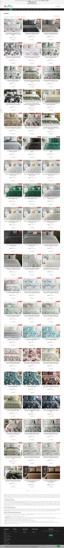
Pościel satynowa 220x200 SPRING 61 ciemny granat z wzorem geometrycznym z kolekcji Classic (32, 410)
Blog (51, 9)
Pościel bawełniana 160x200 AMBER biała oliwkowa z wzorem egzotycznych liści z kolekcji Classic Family (32, 104)
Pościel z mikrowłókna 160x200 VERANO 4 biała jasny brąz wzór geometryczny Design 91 (51, 316)
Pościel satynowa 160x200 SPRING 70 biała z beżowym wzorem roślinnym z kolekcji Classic (51, 363)
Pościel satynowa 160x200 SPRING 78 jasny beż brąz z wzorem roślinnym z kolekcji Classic (13, 481)
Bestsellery (41, 9)
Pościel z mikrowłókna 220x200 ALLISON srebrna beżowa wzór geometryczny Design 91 (32, 269)
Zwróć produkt (6, 544)
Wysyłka (5, 534)
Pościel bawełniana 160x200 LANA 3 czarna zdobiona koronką (13, 245)
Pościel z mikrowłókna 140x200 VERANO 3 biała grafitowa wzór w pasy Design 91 (13, 339)
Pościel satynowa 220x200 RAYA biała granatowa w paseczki (13, 151)
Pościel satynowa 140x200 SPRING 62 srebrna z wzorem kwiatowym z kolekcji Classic (51, 434)
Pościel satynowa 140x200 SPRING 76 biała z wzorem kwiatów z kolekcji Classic (13, 434)
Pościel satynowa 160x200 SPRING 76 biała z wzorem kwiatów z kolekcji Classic (32, 128)
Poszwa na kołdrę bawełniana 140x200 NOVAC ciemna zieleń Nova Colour (32, 198)
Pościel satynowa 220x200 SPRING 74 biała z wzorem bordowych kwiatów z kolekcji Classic (32, 363)
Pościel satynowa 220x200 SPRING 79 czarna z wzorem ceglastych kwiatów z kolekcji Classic (51, 386)
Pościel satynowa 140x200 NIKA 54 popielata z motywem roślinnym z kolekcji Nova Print (13, 57)
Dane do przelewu (6, 542)
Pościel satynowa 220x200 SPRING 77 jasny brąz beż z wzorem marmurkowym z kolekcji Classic (13, 128)
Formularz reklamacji (7, 535)
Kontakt (5, 532)
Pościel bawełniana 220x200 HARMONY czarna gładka (32, 151)
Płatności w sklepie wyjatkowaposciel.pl (7, 539)
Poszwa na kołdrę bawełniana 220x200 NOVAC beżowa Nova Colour (51, 222)
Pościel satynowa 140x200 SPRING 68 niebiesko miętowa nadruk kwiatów (32, 386)
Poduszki (37, 9)
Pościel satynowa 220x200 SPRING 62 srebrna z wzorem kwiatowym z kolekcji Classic (51, 80)
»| (38, 491)
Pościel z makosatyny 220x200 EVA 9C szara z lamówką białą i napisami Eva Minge (51, 245)
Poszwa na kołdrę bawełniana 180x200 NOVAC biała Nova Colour (13, 175)
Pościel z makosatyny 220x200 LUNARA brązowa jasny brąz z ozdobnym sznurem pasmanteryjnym (32, 481)
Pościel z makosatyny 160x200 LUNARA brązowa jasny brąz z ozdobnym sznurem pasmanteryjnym (51, 481)
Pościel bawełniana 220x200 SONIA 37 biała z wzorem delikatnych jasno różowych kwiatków (51, 269)
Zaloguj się (24, 531)
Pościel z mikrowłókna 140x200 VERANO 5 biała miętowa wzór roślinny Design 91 (51, 339)
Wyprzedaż (48, 9)
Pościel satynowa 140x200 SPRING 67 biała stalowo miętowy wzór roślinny (51, 57)
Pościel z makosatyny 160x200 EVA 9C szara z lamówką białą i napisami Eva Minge (13, 269)
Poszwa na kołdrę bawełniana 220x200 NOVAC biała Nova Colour (32, 175)
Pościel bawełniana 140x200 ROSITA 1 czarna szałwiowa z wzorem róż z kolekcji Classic (13, 104)
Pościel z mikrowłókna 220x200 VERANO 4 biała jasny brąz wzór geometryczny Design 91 (32, 316)
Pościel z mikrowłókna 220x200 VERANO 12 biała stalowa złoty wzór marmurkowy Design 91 (32, 292)
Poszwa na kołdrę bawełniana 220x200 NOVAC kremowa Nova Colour (13, 222)
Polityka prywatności (7, 533)
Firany (8, 9)
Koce (25, 9)
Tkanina (18, 16)
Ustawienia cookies (7, 543)
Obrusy (31, 9)
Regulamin (5, 531)
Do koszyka (13, 39)
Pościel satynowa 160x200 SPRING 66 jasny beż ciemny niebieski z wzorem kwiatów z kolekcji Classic (13, 457)
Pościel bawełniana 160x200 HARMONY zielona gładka (51, 151)
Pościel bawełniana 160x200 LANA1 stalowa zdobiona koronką (32, 245)
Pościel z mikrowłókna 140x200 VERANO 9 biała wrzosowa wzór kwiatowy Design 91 (13, 292)
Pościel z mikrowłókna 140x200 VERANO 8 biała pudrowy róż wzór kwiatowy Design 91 (32, 57)
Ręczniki (19, 9)
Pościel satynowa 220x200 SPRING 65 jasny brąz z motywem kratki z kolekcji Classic (13, 410)
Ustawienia (50, 546)
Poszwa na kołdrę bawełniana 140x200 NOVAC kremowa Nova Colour (32, 222)
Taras (44, 9)
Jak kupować (15, 531)
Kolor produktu (12, 16)
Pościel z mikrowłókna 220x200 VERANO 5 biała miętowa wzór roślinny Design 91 (32, 339)
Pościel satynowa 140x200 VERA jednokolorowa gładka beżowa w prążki (51, 104)
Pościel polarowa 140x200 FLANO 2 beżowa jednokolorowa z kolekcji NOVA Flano (51, 33)
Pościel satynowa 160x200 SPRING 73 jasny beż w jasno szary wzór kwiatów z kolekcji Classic (32, 457)
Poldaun (33, 531)
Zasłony (5, 9)
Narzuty (22, 9)
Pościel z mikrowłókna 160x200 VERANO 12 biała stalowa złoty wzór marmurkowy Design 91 (51, 292)
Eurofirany (33, 532)
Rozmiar (6, 16)
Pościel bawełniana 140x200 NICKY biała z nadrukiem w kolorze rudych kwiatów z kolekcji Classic (13, 34)
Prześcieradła (15, 9)
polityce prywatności (35, 546)
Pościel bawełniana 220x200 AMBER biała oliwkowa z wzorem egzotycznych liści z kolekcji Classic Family (51, 128)
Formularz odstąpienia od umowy (8, 537)
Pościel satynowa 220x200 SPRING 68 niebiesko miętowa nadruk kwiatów (13, 386)
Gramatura (23, 16)
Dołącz (51, 535)
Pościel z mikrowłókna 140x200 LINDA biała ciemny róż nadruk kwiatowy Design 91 (13, 363)
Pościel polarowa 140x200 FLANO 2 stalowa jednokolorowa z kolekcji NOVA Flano (32, 33)
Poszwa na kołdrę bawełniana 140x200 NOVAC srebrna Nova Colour (51, 198)
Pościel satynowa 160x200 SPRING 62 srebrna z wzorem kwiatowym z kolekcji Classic (32, 434)
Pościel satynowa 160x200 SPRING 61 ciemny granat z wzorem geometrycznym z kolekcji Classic (51, 410)
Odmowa (54, 546)
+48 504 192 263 (32, 2)
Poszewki (28, 9)
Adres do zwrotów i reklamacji (7, 541)
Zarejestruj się (25, 532)
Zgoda (58, 546)
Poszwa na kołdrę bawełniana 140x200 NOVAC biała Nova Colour (51, 175)
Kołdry (34, 9)
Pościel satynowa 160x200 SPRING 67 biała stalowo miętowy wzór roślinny (13, 80)
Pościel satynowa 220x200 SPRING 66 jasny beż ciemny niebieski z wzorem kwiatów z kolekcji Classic (32, 81)
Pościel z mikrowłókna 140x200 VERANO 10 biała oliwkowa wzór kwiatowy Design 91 (13, 316)
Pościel (11, 9)
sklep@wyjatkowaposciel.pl (32, 3)
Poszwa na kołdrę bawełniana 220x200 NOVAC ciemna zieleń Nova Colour (13, 198)
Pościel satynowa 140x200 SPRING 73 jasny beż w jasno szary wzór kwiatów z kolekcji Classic (50, 457)
